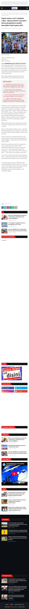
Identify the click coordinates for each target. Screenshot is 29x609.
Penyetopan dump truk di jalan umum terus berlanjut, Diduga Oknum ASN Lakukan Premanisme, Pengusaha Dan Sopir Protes (14, 86)
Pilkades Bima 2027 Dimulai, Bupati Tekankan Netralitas (16, 446)
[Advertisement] (14, 187)
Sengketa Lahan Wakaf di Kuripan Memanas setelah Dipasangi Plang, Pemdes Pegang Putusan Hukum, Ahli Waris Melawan (14, 100)
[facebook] (7, 388)
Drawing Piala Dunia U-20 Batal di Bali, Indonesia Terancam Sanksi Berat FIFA (17, 531)
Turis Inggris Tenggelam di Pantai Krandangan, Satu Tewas (16, 223)
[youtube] (21, 391)
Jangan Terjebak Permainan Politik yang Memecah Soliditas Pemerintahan (17, 501)
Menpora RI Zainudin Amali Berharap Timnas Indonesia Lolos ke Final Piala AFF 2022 (17, 538)
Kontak (7, 604)
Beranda (3, 13)
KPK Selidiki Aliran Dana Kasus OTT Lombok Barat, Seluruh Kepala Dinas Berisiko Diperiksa (17, 580)
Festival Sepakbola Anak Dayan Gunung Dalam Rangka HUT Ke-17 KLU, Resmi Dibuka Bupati (17, 524)
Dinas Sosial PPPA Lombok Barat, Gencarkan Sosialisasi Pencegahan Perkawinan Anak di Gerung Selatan (14, 91)
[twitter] (21, 388)
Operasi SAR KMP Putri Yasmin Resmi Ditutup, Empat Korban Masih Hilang (17, 230)
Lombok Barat (9, 13)
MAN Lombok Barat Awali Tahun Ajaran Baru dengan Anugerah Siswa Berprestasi (14, 95)
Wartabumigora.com (7, 28)
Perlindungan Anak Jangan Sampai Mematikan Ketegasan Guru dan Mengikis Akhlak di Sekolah (17, 494)
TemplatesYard (16, 607)
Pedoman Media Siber (19, 604)
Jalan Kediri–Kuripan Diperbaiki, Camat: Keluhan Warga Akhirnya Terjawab (16, 597)
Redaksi (11, 604)
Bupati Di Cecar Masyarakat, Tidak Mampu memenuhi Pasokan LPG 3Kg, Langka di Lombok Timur (17, 509)
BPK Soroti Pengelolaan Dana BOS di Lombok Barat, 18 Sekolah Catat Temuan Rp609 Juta (17, 217)
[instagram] (7, 391)
